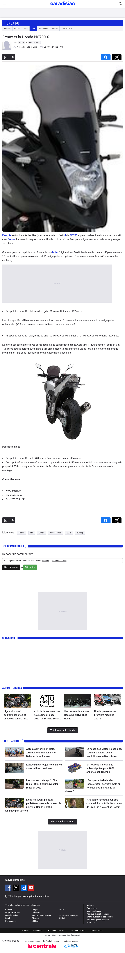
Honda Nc (12, 23)
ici (64, 235)
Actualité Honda (12, 688)
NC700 (73, 235)
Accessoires (55, 533)
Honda (21, 533)
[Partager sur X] (117, 56)
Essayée (6, 235)
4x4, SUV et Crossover (41, 915)
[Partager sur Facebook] (106, 56)
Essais (17, 28)
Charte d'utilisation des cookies (100, 917)
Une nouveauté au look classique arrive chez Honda (76, 715)
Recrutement (97, 930)
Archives (90, 905)
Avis (26, 28)
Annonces (43, 28)
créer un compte (59, 560)
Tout (66, 28)
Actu (33, 28)
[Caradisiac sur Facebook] (8, 888)
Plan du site (92, 908)
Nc (31, 533)
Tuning (80, 533)
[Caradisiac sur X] (16, 888)
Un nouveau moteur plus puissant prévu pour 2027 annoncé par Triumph (100, 768)
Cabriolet (36, 912)
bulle (55, 252)
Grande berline (11, 915)
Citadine (8, 909)
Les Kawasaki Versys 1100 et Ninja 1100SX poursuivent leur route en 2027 (42, 784)
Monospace (10, 921)
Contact (25, 930)
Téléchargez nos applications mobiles (28, 896)
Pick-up (35, 918)
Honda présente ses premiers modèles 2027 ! (105, 715)
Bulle (69, 533)
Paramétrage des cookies (98, 920)
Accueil (7, 28)
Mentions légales (94, 911)
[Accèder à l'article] (17, 701)
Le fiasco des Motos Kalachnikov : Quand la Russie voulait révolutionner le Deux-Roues (104, 752)
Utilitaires (36, 921)
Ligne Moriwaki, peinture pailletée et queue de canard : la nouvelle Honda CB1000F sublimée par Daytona (16, 715)
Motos (61, 909)
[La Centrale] (42, 949)
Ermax (11, 239)
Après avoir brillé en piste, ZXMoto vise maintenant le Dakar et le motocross (41, 752)
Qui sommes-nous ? (78, 930)
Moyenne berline (12, 912)
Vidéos (55, 28)
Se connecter (11, 567)
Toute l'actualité (12, 741)
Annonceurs (38, 930)
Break (7, 918)
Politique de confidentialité (98, 914)
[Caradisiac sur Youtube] (31, 888)
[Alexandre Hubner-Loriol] (6, 49)
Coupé (35, 909)
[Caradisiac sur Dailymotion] (24, 888)
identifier (45, 560)
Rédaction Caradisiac (57, 930)
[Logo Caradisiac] (62, 6)
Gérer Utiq (91, 922)
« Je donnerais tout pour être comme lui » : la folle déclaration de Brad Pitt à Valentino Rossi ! (104, 803)
